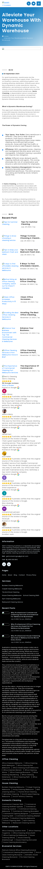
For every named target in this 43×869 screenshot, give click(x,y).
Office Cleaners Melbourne (12, 763)
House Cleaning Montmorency (15, 842)
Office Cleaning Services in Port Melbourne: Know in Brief (29, 353)
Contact (22, 575)
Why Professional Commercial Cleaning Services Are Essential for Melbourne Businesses (24, 615)
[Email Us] (34, 4)
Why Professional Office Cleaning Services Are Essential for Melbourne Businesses (25, 626)
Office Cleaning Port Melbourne (15, 835)
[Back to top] (39, 865)
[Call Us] (29, 4)
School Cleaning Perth (12, 820)
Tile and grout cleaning (10, 592)
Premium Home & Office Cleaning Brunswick (19, 850)
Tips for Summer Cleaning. (29, 223)
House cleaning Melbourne (12, 595)
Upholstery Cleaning (11, 794)
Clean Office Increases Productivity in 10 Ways (29, 300)
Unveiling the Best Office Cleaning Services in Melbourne (29, 315)
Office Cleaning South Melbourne (25, 768)
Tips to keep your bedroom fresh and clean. (29, 252)
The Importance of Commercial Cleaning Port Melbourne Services (30, 369)
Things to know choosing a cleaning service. (30, 238)
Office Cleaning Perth (21, 777)
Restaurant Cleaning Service (24, 823)
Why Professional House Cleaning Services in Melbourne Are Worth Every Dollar (25, 638)
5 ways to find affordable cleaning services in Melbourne (30, 267)
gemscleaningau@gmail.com (17, 556)
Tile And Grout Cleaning (27, 792)
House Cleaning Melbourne (23, 789)
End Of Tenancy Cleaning (23, 796)
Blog (15, 575)
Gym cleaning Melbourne (11, 599)
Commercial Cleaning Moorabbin (26, 811)
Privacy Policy (31, 575)
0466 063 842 (12, 559)
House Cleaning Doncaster (26, 840)
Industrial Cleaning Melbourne (23, 818)
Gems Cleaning (10, 184)
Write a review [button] (8, 385)
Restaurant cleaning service (12, 602)
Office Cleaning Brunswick (20, 772)
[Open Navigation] (39, 3)
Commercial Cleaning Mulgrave (15, 813)
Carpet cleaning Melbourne (12, 589)
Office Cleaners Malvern (12, 770)
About (10, 575)
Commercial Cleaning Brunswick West (18, 852)
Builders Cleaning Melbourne (12, 585)
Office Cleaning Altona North (24, 833)
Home (6, 36)
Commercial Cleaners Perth (12, 804)
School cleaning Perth (31, 595)
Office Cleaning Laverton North (14, 831)
